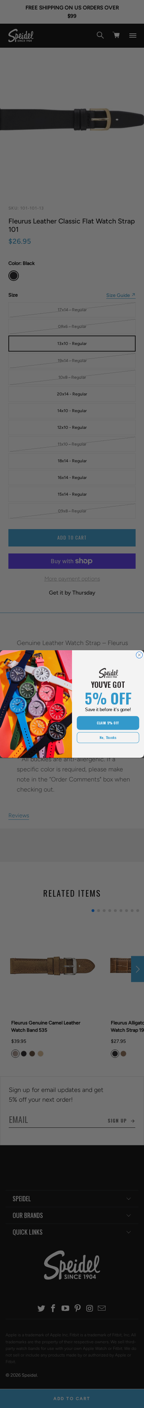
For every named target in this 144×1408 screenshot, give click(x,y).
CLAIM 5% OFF (108, 723)
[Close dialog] (139, 655)
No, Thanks (108, 737)
